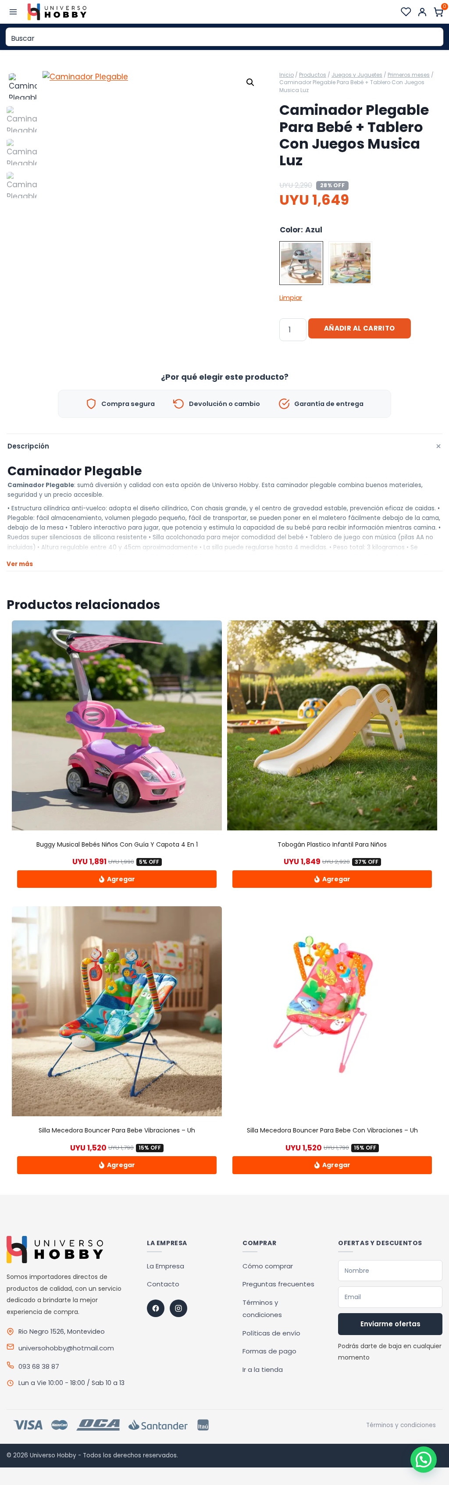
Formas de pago (269, 1351)
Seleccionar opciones (117, 879)
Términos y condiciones (401, 1425)
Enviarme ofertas (390, 1323)
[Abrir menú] (13, 11)
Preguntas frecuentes (278, 1284)
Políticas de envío (271, 1333)
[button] (250, 82)
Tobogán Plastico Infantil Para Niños (332, 844)
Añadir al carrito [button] (117, 1165)
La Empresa (165, 1266)
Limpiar (290, 297)
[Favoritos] (406, 12)
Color (290, 229)
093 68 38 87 (38, 1366)
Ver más (20, 564)
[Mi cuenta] (422, 12)
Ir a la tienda (262, 1369)
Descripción (224, 446)
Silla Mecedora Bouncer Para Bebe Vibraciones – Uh (117, 1130)
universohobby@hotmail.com (66, 1348)
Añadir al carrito (359, 328)
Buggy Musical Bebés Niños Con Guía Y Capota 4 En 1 (117, 844)
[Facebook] (155, 1308)
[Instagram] (178, 1308)
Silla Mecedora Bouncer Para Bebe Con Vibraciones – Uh (332, 1130)
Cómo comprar (267, 1266)
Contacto (163, 1284)
